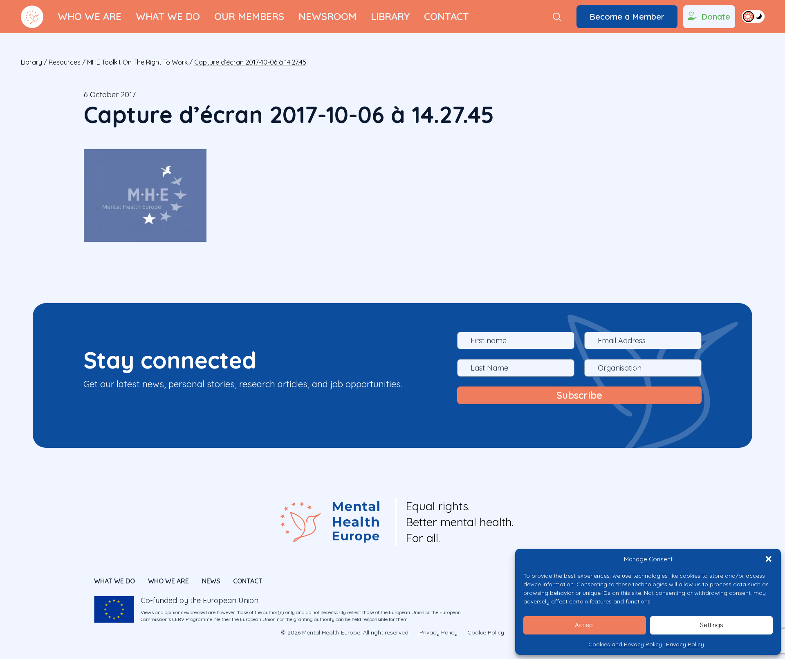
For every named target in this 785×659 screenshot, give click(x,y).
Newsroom (327, 16)
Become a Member (627, 16)
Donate (715, 16)
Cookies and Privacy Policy (625, 644)
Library (390, 16)
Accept (585, 625)
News (211, 581)
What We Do (168, 16)
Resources (65, 62)
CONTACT (247, 581)
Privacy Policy (685, 644)
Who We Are (89, 16)
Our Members (249, 16)
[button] (769, 559)
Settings (711, 625)
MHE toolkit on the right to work (137, 62)
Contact (446, 16)
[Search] (557, 17)
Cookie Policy (485, 632)
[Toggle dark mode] (753, 16)
